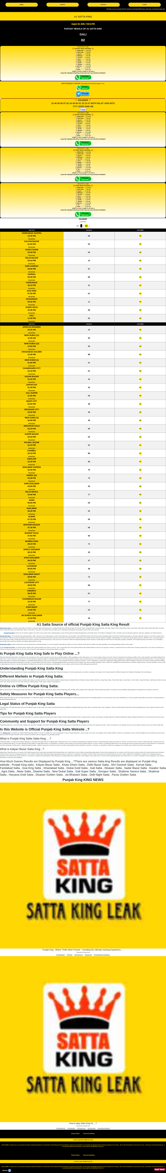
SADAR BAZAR (32, 376)
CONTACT (103, 4)
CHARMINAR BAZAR (31, 599)
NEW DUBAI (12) (31, 343)
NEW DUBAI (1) (32, 360)
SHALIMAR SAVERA (31, 467)
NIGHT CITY (31, 401)
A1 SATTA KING (83, 16)
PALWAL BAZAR (31, 442)
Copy (83, 109)
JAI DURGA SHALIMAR (31, 615)
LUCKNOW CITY (31, 582)
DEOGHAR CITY (31, 409)
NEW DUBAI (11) (31, 335)
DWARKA (31, 591)
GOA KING (31, 291)
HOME (21, 4)
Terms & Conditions (89, 1133)
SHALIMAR (32, 508)
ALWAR (31, 516)
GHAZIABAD (31, 299)
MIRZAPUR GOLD (32, 426)
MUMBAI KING (31, 541)
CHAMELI (31, 451)
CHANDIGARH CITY (32, 368)
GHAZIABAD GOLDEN (32, 352)
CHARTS (62, 4)
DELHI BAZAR (31, 258)
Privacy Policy (75, 1133)
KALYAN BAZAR (31, 241)
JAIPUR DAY (31, 385)
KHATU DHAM (31, 250)
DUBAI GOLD (32, 307)
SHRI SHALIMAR (31, 484)
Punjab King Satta (5, 628)
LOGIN (144, 4)
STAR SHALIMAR (31, 558)
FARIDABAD (31, 283)
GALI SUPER (32, 393)
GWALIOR (31, 459)
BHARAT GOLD (32, 533)
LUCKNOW (32, 566)
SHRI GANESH (31, 266)
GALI (31, 315)
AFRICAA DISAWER (32, 327)
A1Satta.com (6, 733)
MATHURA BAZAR (31, 525)
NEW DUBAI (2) (32, 418)
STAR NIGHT (31, 607)
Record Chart (31, 238)
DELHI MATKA (31, 492)
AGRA (31, 500)
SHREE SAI (31, 475)
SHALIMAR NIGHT (31, 574)
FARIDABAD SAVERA (32, 233)
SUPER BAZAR (32, 434)
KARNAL (32, 274)
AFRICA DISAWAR (31, 549)
